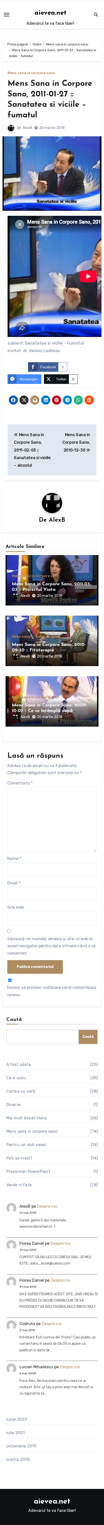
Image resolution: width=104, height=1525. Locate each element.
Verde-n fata (19, 1184)
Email (13, 883)
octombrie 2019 (21, 1446)
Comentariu (20, 783)
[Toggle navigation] (7, 15)
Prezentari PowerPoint (28, 1171)
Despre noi (47, 1206)
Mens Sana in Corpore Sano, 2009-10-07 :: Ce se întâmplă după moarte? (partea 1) (49, 711)
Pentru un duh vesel (26, 1144)
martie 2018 (18, 1459)
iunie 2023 (16, 1419)
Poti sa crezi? (19, 1158)
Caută (14, 1019)
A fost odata (18, 1064)
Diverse (13, 1104)
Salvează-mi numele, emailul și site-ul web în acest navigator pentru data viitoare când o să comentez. (51, 946)
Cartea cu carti (21, 1091)
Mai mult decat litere (26, 1118)
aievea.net (50, 13)
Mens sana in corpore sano (31, 73)
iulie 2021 (15, 1432)
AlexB (27, 128)
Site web (15, 907)
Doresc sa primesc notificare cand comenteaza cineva (51, 991)
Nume (14, 858)
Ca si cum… (17, 1077)
